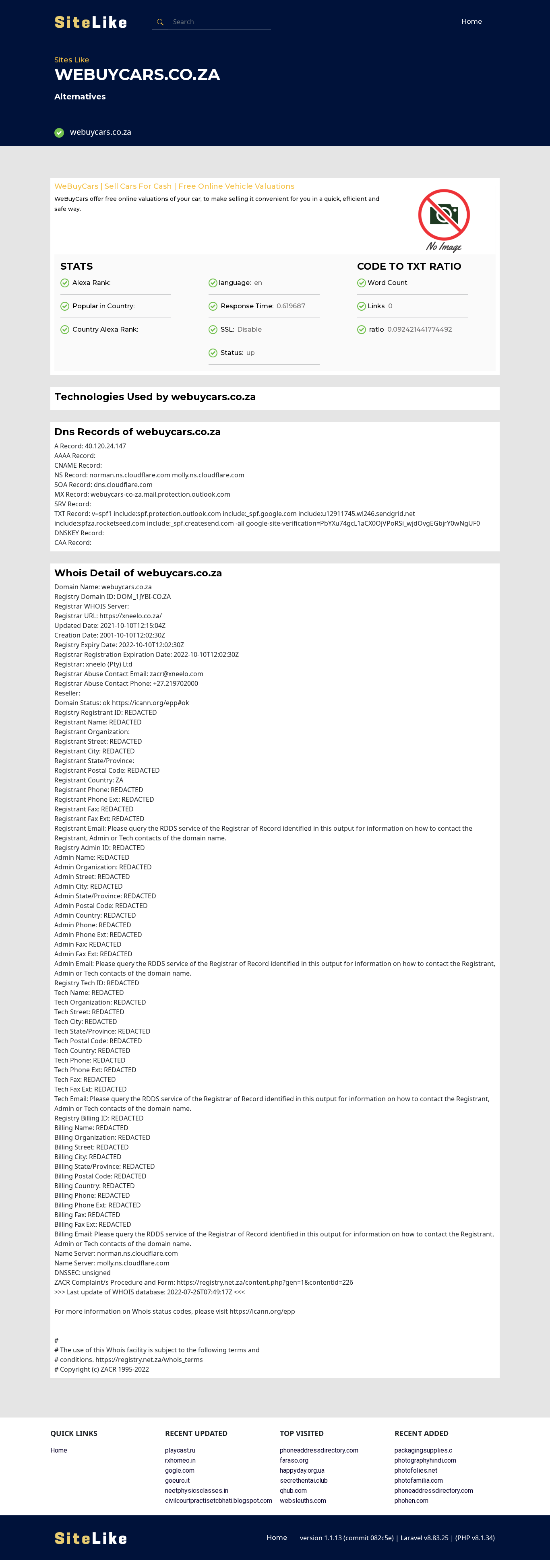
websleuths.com (303, 1500)
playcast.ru (180, 1450)
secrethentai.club (304, 1480)
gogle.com (179, 1470)
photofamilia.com (419, 1480)
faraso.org (294, 1460)
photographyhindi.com (425, 1460)
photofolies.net (416, 1470)
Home (471, 21)
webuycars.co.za (100, 131)
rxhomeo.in (180, 1460)
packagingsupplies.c (423, 1450)
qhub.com (293, 1490)
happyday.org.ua (302, 1470)
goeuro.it (177, 1480)
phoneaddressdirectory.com (319, 1450)
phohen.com (411, 1500)
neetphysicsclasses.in (196, 1490)
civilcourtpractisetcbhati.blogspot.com (218, 1500)
